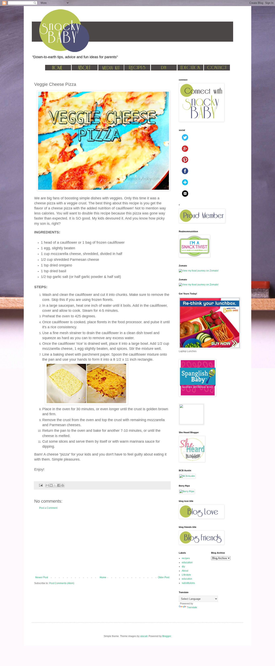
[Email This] (47, 485)
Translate (192, 607)
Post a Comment (48, 507)
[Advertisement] (102, 543)
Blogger (166, 636)
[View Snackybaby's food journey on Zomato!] (198, 270)
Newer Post (41, 577)
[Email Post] (40, 485)
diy (183, 566)
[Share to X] (55, 485)
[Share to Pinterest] (63, 485)
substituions (188, 583)
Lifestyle (186, 574)
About (185, 570)
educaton (187, 578)
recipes (186, 558)
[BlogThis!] (51, 485)
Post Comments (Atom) (61, 583)
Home (103, 577)
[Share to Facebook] (59, 485)
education (187, 562)
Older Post (163, 577)
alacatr (143, 636)
